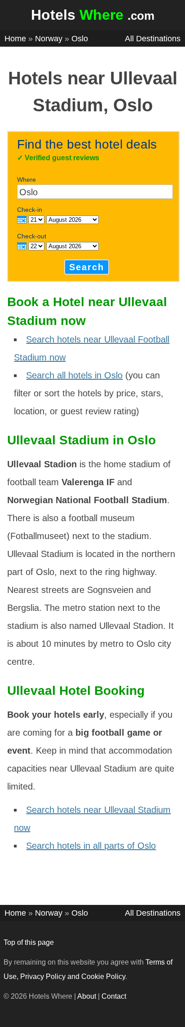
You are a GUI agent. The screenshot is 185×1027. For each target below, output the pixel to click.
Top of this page (29, 942)
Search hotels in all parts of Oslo (91, 846)
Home (15, 38)
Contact (113, 996)
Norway (48, 38)
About (86, 996)
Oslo (79, 38)
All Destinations (153, 38)
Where (26, 179)
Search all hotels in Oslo (74, 375)
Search (86, 267)
